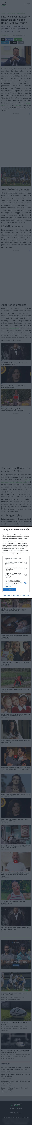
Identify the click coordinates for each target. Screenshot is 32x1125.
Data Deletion (6, 595)
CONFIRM (10, 589)
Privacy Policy (25, 595)
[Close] (28, 529)
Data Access (16, 595)
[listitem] (16, 559)
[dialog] (16, 562)
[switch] (25, 563)
